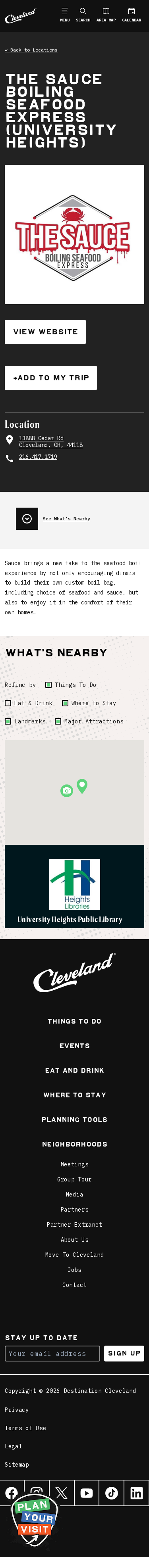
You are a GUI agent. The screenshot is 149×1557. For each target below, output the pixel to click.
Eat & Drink (33, 703)
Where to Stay (94, 703)
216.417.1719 (38, 457)
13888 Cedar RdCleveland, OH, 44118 (51, 442)
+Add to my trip (51, 377)
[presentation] (80, 515)
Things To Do (75, 684)
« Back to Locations (31, 50)
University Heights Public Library (69, 919)
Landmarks (29, 721)
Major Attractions (93, 721)
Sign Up (124, 1353)
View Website (45, 331)
